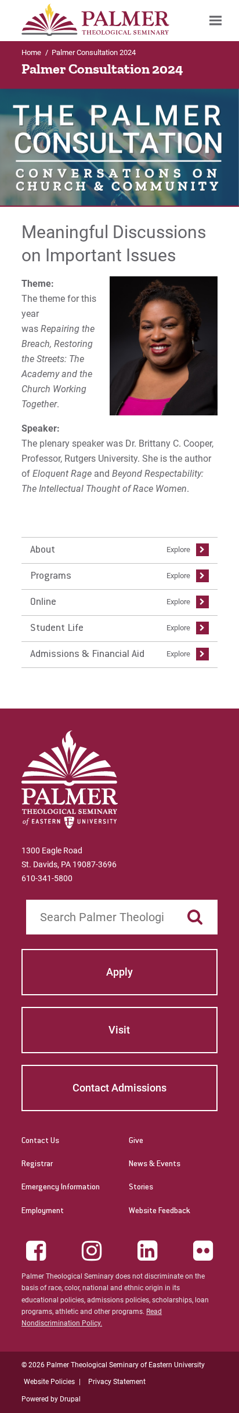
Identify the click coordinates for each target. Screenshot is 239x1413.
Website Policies (49, 1382)
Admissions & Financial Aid (87, 654)
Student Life (57, 628)
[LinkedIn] (147, 1250)
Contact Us (40, 1141)
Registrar (37, 1164)
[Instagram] (91, 1250)
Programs (50, 576)
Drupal (70, 1399)
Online (43, 602)
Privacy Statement (117, 1382)
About (42, 550)
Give (136, 1141)
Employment (42, 1211)
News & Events (154, 1164)
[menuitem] (215, 20)
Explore (178, 549)
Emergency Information (60, 1188)
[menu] (119, 602)
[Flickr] (203, 1250)
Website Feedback (159, 1211)
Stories (141, 1188)
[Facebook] (36, 1250)
